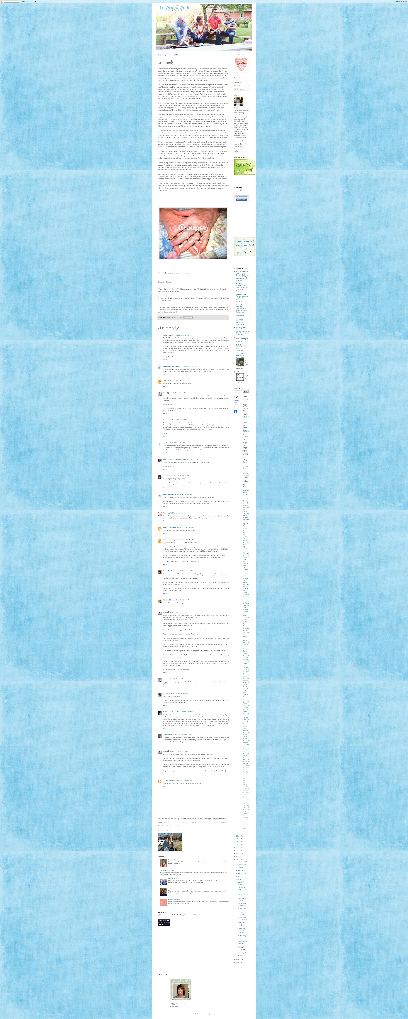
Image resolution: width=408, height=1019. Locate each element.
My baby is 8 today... (241, 909)
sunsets (245, 588)
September (242, 870)
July (239, 876)
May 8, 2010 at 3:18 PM (180, 420)
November (241, 865)
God (247, 765)
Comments (240, 89)
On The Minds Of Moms (246, 528)
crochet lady (167, 693)
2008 (238, 962)
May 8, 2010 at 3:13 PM (178, 393)
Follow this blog (241, 199)
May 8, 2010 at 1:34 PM (176, 380)
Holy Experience (242, 271)
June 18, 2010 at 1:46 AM (183, 780)
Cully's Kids (245, 467)
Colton (245, 462)
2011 (238, 856)
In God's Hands (173, 860)
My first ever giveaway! (241, 936)
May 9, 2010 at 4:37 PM (175, 679)
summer (245, 505)
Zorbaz (245, 626)
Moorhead (245, 790)
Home (194, 822)
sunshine (245, 645)
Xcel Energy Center (246, 620)
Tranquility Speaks (169, 571)
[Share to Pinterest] (192, 317)
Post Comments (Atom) (175, 826)
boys (244, 490)
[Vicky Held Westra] (235, 413)
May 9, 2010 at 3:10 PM (178, 612)
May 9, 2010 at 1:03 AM (184, 494)
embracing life (173, 889)
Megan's (210, 309)
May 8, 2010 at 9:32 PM (181, 476)
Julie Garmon (241, 345)
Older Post (225, 822)
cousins (245, 578)
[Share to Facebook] (190, 317)
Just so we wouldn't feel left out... (242, 941)
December (241, 862)
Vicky (165, 393)
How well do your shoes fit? (241, 889)
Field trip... (241, 884)
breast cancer (246, 421)
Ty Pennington (246, 711)
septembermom (168, 735)
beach (247, 628)
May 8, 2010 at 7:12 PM (190, 459)
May (239, 882)
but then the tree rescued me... (243, 895)
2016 (238, 842)
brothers (245, 742)
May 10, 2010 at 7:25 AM (183, 735)
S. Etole (165, 443)
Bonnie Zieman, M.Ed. (171, 366)
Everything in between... (241, 904)
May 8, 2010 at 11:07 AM (187, 366)
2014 (238, 847)
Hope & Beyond (173, 878)
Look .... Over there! (242, 340)
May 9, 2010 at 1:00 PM (185, 571)
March (240, 950)
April (239, 947)
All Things (239, 284)
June (240, 879)
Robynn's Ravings (169, 527)
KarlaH (165, 380)
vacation (245, 763)
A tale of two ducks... (241, 899)
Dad (247, 507)
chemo (245, 477)
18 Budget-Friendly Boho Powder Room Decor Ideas (242, 287)
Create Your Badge (236, 406)
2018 (238, 836)
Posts (238, 85)
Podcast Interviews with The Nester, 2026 (242, 298)
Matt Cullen (245, 454)
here (210, 289)
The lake (246, 707)
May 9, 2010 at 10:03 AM (185, 527)
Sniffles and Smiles (170, 712)
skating (245, 755)
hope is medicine (174, 899)
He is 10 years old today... (242, 913)
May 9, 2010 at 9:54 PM (185, 712)
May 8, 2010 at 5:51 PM (177, 443)
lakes (244, 544)
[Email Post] (180, 317)
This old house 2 (242, 338)
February (241, 953)
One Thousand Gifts (246, 684)
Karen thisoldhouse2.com (172, 459)
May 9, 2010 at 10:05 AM (185, 540)
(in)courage (240, 319)
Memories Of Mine (169, 494)
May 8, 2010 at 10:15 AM (180, 335)
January (241, 956)
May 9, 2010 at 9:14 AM (175, 513)
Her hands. (241, 922)
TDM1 (245, 536)
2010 (238, 859)
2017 (238, 839)
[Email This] (184, 317)
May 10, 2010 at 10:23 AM (179, 751)
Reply (165, 359)
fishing (245, 582)
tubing (245, 761)
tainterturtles (167, 476)
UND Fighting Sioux (245, 718)
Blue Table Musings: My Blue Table (240, 355)
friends (245, 636)
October (241, 867)
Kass (164, 513)
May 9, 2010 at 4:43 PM (180, 693)
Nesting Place (241, 294)
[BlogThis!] (186, 317)
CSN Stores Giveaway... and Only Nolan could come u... (242, 928)
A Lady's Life (167, 600)
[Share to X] (188, 317)
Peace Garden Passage (241, 305)
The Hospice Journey (167, 870)
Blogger (213, 1014)
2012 (238, 853)
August (240, 873)
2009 (238, 959)
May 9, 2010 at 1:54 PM (181, 600)
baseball (245, 722)
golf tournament (246, 751)
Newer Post (162, 822)
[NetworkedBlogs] (241, 196)
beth (164, 679)
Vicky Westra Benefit (246, 613)
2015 (238, 845)
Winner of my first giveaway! (243, 918)
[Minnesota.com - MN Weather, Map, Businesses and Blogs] (178, 915)
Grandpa (245, 667)
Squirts (244, 809)
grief (247, 584)
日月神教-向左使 (168, 780)
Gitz (237, 371)
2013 (238, 850)
